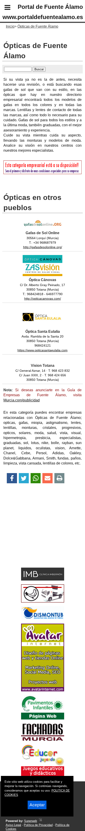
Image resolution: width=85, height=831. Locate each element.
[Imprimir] (59, 478)
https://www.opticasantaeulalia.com (42, 350)
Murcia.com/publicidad (21, 400)
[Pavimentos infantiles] (42, 718)
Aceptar (37, 804)
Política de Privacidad (38, 825)
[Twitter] (24, 478)
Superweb (30, 821)
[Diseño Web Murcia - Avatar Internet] (40, 821)
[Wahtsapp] (36, 478)
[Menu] (3, 8)
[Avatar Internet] (42, 690)
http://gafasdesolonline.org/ (42, 247)
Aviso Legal (13, 825)
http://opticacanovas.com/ (42, 298)
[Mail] (47, 478)
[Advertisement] (36, 533)
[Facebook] (12, 478)
